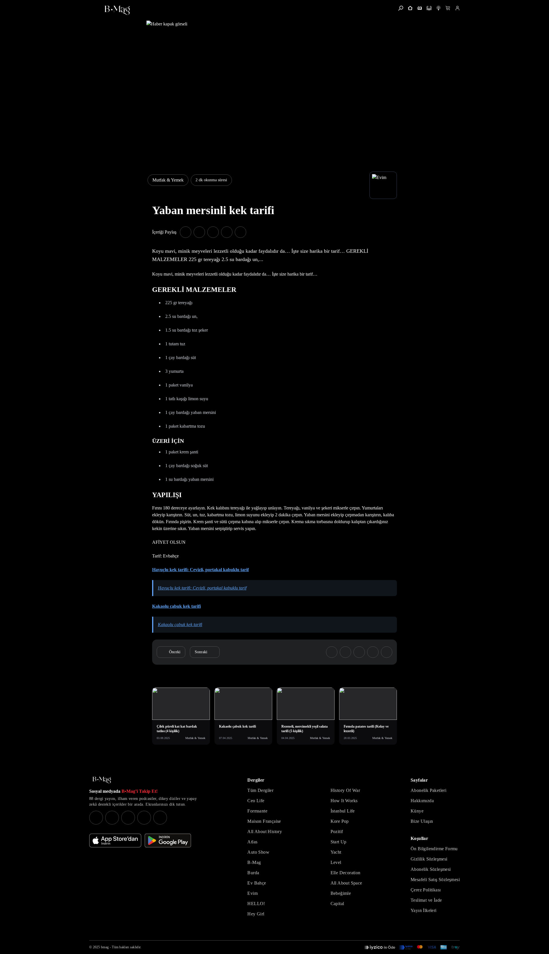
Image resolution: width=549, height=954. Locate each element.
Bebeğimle (341, 893)
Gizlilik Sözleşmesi (429, 859)
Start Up (339, 841)
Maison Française (264, 821)
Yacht (336, 852)
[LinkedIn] (144, 817)
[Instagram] (96, 817)
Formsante (257, 810)
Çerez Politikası (426, 889)
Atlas (252, 841)
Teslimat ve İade (426, 900)
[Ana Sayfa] (101, 780)
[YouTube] (112, 817)
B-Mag (254, 862)
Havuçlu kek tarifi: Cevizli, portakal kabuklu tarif (200, 569)
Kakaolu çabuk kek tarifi (176, 606)
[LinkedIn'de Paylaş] (226, 232)
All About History (264, 831)
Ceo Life (255, 800)
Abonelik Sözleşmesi (431, 869)
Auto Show (258, 852)
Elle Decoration (346, 872)
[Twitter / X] (128, 817)
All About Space (346, 883)
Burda (253, 872)
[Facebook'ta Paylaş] (185, 232)
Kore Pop (340, 821)
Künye (417, 810)
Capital (337, 903)
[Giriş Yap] (457, 8)
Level (336, 862)
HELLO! (256, 903)
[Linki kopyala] (240, 232)
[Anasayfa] (410, 8)
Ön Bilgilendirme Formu (434, 848)
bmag (105, 947)
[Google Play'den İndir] (168, 840)
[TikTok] (160, 817)
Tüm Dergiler (260, 790)
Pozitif (337, 831)
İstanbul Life (343, 810)
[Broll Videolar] (438, 8)
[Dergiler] (419, 8)
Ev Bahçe (256, 883)
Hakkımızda (422, 800)
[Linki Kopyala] (386, 652)
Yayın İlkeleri (424, 910)
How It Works (344, 800)
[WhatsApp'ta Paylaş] (213, 232)
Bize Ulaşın (422, 821)
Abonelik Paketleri (428, 790)
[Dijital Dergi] (429, 8)
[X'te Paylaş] (199, 232)
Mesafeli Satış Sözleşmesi (435, 879)
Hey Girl (255, 913)
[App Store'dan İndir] (115, 840)
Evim (252, 893)
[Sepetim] (447, 8)
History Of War (345, 790)
